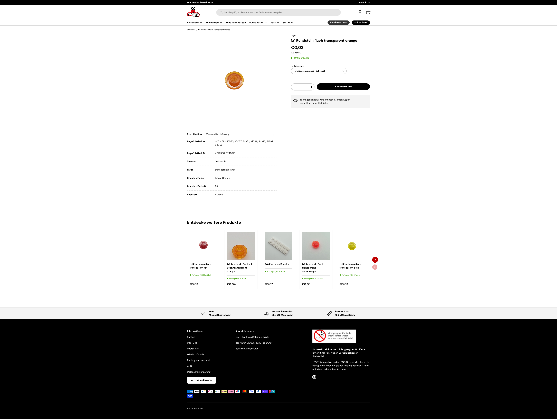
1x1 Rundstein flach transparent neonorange (312, 268)
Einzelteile (193, 22)
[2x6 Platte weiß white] (278, 246)
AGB (189, 366)
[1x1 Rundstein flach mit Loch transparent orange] (241, 246)
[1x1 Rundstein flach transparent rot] (203, 246)
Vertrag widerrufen (202, 380)
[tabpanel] (232, 168)
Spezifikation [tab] (194, 134)
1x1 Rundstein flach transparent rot (200, 266)
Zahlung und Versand (198, 360)
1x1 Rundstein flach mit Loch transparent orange (240, 268)
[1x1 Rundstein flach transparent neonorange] (316, 246)
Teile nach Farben (236, 22)
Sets (273, 22)
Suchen (191, 337)
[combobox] (278, 12)
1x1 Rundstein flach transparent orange (214, 30)
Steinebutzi (198, 408)
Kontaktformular (249, 348)
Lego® (293, 35)
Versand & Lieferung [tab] (218, 134)
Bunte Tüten (256, 22)
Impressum (193, 348)
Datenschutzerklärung (198, 371)
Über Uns (192, 342)
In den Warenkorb (343, 86)
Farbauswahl (297, 66)
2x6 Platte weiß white (277, 264)
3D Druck (288, 22)
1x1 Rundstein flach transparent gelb (350, 266)
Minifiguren (212, 22)
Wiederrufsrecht (196, 354)
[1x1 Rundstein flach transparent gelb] (353, 246)
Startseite (191, 30)
